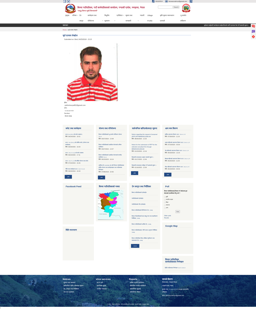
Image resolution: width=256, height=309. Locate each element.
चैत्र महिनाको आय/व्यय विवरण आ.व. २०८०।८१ (177, 167)
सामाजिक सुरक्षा (101, 286)
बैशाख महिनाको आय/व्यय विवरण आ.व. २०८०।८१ (177, 158)
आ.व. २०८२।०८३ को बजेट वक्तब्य (74, 153)
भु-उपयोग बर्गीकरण (183, 18)
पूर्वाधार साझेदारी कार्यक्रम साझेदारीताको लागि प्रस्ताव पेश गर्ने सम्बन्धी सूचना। (219, 25)
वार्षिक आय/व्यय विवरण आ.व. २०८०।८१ (175, 134)
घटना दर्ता (100, 283)
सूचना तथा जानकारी (129, 18)
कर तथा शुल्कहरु (69, 292)
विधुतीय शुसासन (107, 18)
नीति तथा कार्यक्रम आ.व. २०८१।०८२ (75, 169)
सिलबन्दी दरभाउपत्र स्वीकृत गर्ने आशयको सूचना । (144, 165)
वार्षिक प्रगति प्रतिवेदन (137, 283)
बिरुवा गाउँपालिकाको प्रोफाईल (139, 192)
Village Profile (150, 18)
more (135, 246)
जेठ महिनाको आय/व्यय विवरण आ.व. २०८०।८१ (177, 150)
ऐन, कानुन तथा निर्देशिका (71, 289)
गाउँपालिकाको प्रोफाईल (137, 198)
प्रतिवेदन (119, 15)
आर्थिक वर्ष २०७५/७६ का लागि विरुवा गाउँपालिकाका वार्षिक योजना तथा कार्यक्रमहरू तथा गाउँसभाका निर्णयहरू (111, 167)
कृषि (167, 197)
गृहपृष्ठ (67, 15)
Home (64, 30)
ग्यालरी (142, 15)
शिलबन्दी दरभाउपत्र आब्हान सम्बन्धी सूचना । (143, 157)
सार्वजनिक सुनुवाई (135, 289)
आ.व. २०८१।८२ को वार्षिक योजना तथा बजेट (76, 161)
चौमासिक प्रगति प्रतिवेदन (138, 286)
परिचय (74, 15)
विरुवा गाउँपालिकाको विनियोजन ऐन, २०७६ (142, 210)
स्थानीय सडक (169, 199)
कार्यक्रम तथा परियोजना (92, 18)
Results (166, 218)
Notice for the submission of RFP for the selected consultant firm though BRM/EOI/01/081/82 (144, 147)
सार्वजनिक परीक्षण (135, 292)
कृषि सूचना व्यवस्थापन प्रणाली (167, 18)
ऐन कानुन (81, 18)
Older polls (167, 215)
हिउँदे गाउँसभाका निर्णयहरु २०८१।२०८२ (175, 267)
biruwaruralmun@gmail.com (175, 295)
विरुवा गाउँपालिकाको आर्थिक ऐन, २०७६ (141, 224)
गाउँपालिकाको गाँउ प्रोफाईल (138, 204)
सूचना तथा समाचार (69, 283)
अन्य (68, 177)
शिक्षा (167, 202)
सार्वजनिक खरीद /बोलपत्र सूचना (74, 286)
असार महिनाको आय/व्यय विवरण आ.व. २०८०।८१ (177, 142)
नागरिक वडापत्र (102, 289)
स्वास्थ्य (168, 205)
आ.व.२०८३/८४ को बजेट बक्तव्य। (74, 134)
